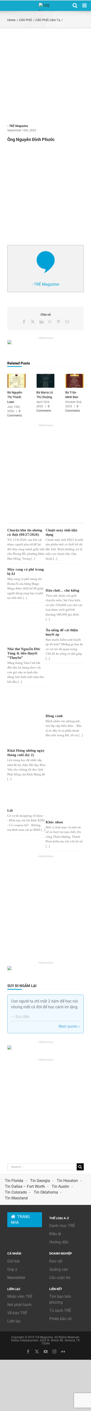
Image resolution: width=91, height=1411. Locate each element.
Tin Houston (67, 1180)
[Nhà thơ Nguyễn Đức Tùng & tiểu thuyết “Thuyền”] (24, 637)
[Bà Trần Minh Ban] (74, 376)
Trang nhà (20, 1219)
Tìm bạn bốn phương (60, 1299)
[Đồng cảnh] (63, 701)
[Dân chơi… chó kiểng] (63, 577)
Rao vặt (55, 1261)
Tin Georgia (40, 1180)
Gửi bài (13, 1261)
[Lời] (24, 797)
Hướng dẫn (58, 1242)
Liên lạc (14, 1321)
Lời (10, 810)
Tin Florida (14, 1180)
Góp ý (12, 1269)
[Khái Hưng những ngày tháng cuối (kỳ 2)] (24, 718)
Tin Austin (60, 1186)
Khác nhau (54, 822)
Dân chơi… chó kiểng (62, 590)
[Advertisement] (45, 76)
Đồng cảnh (54, 716)
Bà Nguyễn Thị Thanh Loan (14, 397)
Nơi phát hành (19, 1304)
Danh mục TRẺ (62, 1225)
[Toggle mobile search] (75, 5)
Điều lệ (55, 1234)
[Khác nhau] (63, 803)
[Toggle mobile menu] (84, 5)
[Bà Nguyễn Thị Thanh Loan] (16, 376)
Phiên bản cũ (60, 1318)
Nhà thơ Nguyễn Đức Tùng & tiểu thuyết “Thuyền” (24, 653)
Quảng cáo (58, 1269)
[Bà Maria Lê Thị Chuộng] (45, 376)
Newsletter (16, 1277)
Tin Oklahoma (46, 1192)
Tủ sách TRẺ (60, 1310)
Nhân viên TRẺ (20, 1296)
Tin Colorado (16, 1192)
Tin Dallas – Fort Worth (25, 1186)
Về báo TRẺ (17, 1313)
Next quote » (69, 1026)
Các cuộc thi (59, 1277)
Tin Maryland (16, 1198)
